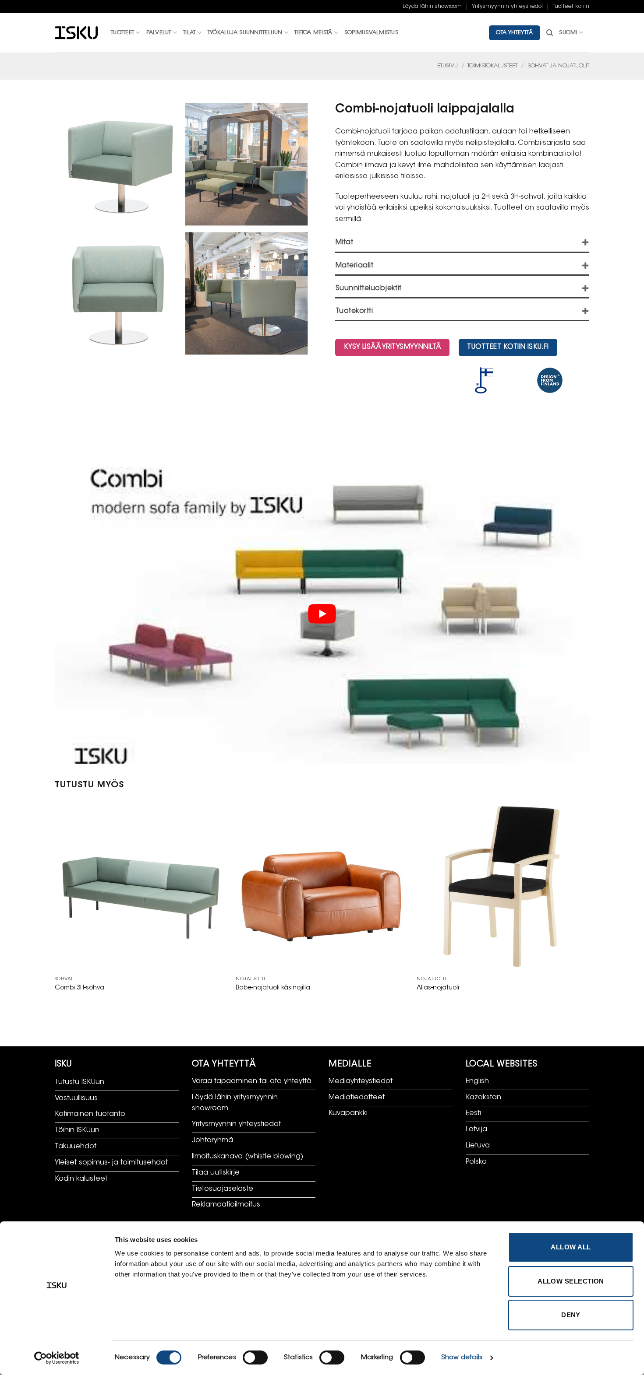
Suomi (568, 32)
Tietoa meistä (313, 32)
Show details (461, 1357)
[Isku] (76, 33)
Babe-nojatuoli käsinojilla (273, 988)
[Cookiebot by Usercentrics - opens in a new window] (56, 1357)
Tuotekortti (354, 311)
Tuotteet (122, 32)
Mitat (344, 242)
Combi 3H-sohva (79, 988)
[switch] (255, 1357)
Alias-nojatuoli (438, 988)
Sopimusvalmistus (371, 32)
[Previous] (55, 905)
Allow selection (571, 1281)
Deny (570, 1315)
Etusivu (447, 66)
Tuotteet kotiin (571, 6)
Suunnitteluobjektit (369, 288)
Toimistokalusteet (492, 66)
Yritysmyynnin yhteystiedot (507, 6)
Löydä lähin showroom (432, 6)
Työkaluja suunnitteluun (245, 32)
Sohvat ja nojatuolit (558, 66)
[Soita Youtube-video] (322, 613)
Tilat (189, 32)
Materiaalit (354, 266)
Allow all (571, 1247)
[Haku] (549, 33)
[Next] (588, 905)
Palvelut (158, 32)
